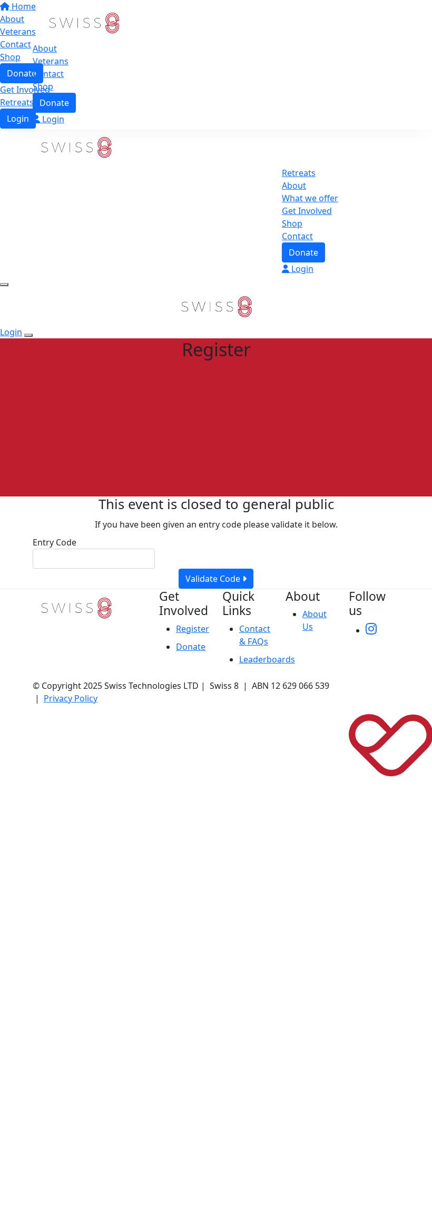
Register (192, 629)
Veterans (50, 61)
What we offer (310, 198)
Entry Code (54, 542)
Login (52, 119)
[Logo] (84, 22)
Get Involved (307, 211)
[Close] (28, 335)
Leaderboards (267, 659)
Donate (54, 103)
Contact (48, 74)
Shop (43, 86)
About (45, 48)
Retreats (299, 173)
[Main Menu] (4, 284)
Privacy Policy (70, 698)
